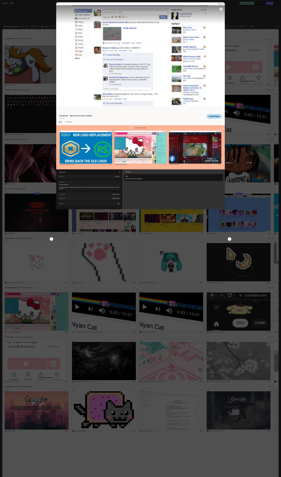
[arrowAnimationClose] (51, 239)
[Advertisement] (6, 238)
